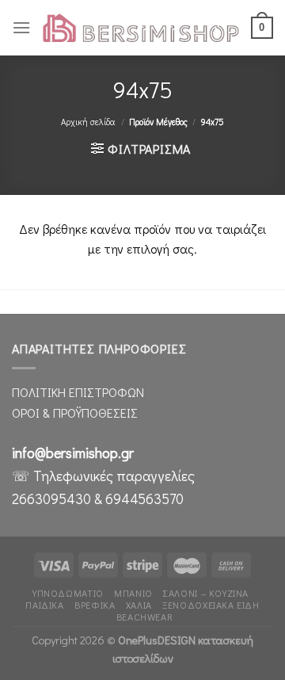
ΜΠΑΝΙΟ (133, 592)
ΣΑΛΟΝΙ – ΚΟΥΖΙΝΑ (206, 592)
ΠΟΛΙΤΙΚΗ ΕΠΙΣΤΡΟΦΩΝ (78, 392)
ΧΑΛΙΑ (139, 604)
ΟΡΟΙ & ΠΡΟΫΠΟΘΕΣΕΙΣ (75, 412)
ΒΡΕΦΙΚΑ (94, 604)
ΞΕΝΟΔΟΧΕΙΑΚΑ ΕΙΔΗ (210, 604)
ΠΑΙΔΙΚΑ (44, 604)
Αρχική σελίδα (88, 122)
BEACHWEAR (144, 616)
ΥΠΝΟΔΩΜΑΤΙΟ (68, 592)
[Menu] (21, 27)
